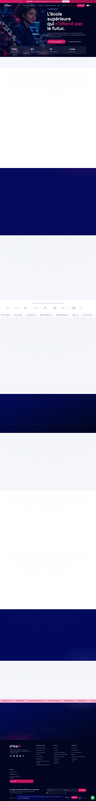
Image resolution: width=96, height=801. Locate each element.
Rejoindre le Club (16, 692)
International (56, 758)
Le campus (56, 750)
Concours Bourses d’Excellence (78, 756)
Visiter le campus (79, 333)
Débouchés (56, 761)
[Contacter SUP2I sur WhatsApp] (93, 798)
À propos (56, 748)
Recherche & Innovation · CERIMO (61, 754)
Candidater (81, 5)
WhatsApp (61, 732)
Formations (26, 5)
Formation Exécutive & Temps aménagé (42, 761)
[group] (48, 355)
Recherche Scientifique (50, 5)
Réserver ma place (73, 627)
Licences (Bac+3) (39, 756)
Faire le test (16, 163)
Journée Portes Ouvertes (74, 41)
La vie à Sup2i (40, 5)
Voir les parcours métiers (18, 586)
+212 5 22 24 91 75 (64, 539)
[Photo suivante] (11, 354)
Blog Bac (73, 754)
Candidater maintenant (76, 652)
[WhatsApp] (23, 756)
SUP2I (59, 5)
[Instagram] (11, 756)
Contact (64, 5)
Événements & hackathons (59, 752)
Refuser (67, 797)
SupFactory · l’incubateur (59, 756)
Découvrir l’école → (77, 539)
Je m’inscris (82, 790)
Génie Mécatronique (50, 132)
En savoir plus (26, 798)
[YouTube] (20, 756)
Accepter (74, 797)
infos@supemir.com (14, 774)
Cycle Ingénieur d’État (40, 748)
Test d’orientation (75, 750)
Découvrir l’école (80, 189)
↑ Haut (85, 798)
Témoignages (74, 758)
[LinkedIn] (17, 756)
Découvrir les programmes (56, 41)
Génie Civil (60, 132)
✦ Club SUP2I (74, 748)
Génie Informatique (38, 132)
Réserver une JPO (48, 732)
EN (90, 5)
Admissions (33, 5)
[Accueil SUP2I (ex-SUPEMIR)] (8, 5)
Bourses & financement (76, 752)
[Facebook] (14, 756)
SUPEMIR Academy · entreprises (43, 764)
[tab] (44, 373)
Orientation (71, 5)
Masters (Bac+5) (39, 758)
